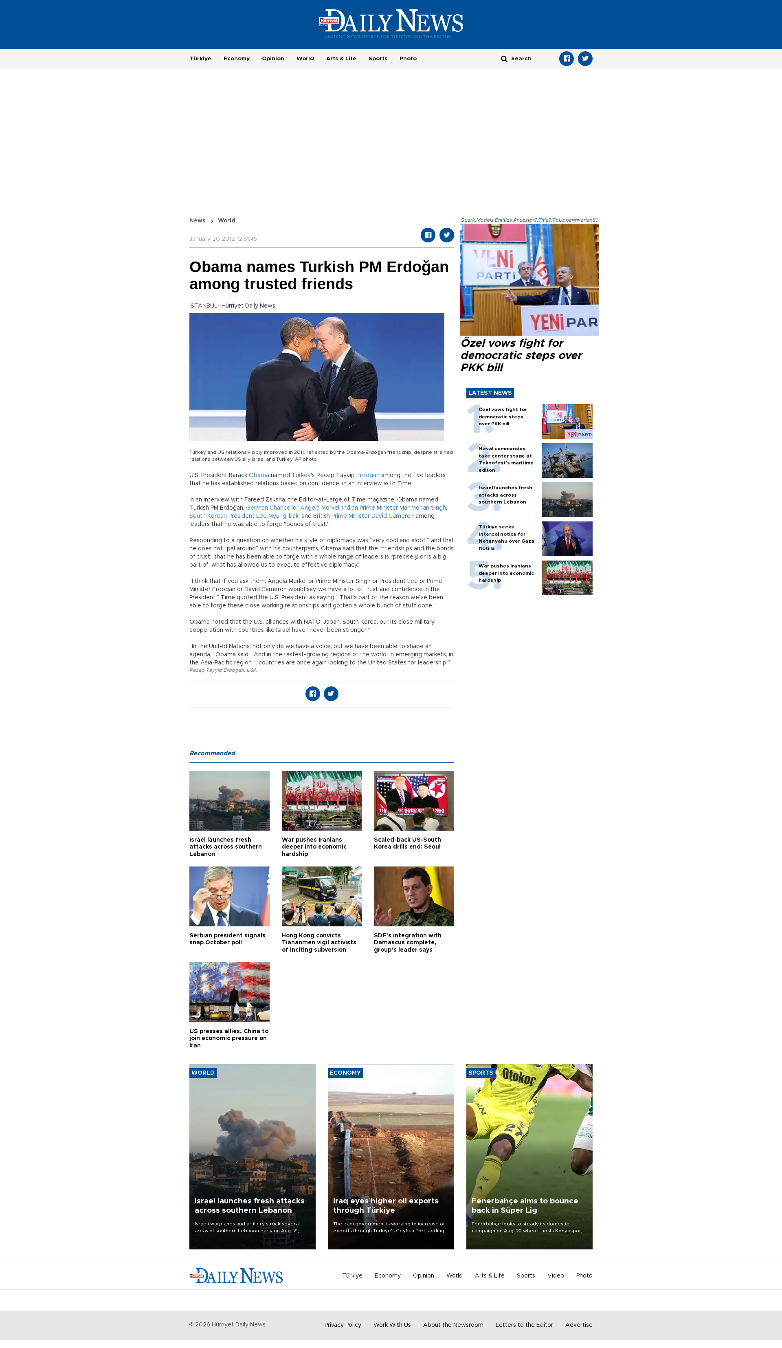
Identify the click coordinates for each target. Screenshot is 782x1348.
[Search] (504, 58)
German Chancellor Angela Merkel (292, 508)
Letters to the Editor (524, 1325)
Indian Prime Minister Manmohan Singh (394, 508)
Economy (237, 59)
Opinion (273, 59)
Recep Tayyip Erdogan (216, 670)
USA (251, 670)
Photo (408, 59)
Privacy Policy (343, 1325)
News (197, 221)
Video (555, 1276)
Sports (378, 59)
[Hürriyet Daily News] (391, 23)
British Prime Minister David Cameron (363, 516)
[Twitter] (585, 58)
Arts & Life (341, 59)
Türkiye (200, 59)
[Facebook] (566, 58)
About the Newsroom (453, 1325)
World (305, 59)
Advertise (579, 1325)
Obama (259, 475)
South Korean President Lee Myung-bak (244, 516)
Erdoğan (368, 475)
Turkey (301, 475)
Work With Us (392, 1325)
